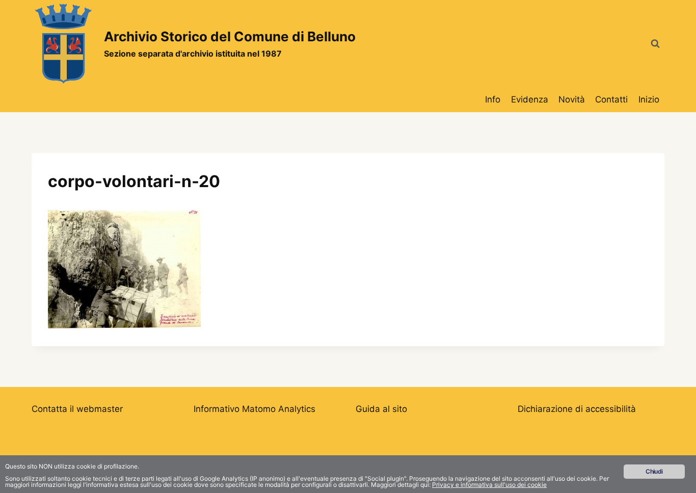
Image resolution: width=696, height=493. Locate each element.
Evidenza (529, 99)
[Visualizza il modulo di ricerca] (655, 44)
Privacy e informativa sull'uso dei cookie (489, 484)
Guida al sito (381, 409)
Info (492, 99)
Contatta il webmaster (77, 409)
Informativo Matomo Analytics (254, 409)
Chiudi (654, 471)
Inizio (648, 99)
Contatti (611, 99)
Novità (571, 99)
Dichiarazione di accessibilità (577, 409)
